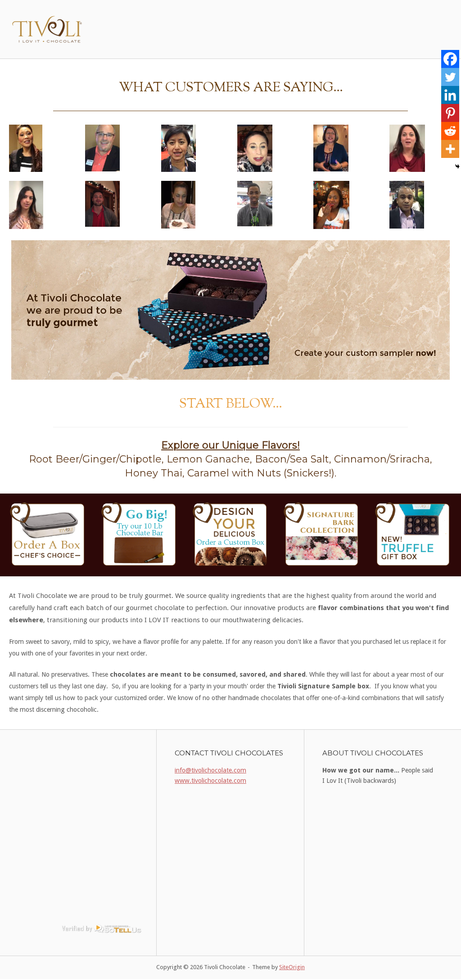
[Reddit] (450, 131)
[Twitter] (450, 77)
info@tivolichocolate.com (210, 770)
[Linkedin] (450, 95)
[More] (450, 149)
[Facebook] (450, 59)
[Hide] (457, 166)
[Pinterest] (450, 113)
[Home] (48, 28)
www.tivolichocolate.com (210, 780)
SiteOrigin (292, 967)
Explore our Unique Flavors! (230, 445)
